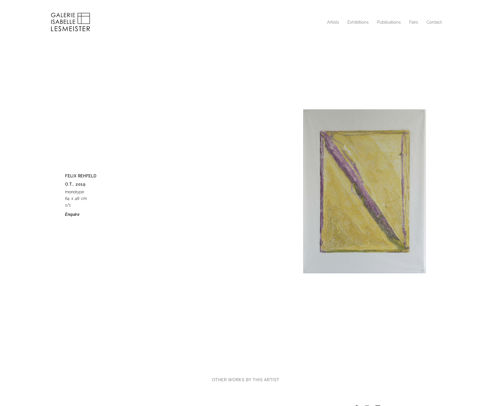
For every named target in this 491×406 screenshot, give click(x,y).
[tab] (245, 379)
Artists (333, 22)
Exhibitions (358, 22)
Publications (389, 22)
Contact (434, 22)
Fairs (413, 22)
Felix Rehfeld (80, 176)
